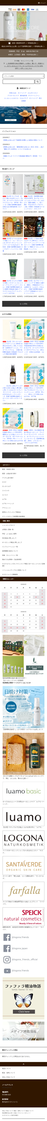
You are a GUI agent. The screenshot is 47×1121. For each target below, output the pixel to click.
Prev (3, 115)
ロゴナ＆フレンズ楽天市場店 (10, 1115)
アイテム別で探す (8, 478)
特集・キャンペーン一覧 (24, 61)
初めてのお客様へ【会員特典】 (12, 559)
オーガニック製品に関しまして (12, 542)
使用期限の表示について (10, 551)
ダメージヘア (22, 93)
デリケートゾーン (34, 95)
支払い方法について (7, 1110)
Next (44, 115)
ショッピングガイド (8, 525)
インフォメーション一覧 (10, 546)
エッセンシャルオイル (11, 98)
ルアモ (4, 499)
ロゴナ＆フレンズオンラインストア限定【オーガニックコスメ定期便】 (23, 565)
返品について (29, 1110)
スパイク (5, 495)
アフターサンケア (13, 95)
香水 (40, 98)
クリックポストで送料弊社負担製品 (13, 516)
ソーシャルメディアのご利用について (14, 570)
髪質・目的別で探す (8, 469)
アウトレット (6, 508)
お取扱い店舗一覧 (8, 529)
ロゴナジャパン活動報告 (10, 574)
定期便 (23, 101)
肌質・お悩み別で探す (9, 473)
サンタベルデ (6, 486)
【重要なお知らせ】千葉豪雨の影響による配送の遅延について (22, 140)
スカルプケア (24, 98)
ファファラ (5, 490)
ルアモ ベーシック (8, 503)
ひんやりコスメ (33, 93)
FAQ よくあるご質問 (9, 534)
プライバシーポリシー (24, 1113)
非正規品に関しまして (9, 538)
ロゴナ (4, 482)
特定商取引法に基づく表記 (9, 1113)
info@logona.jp (7, 1087)
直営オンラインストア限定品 (11, 512)
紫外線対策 (23, 95)
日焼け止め (12, 93)
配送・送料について (19, 1110)
